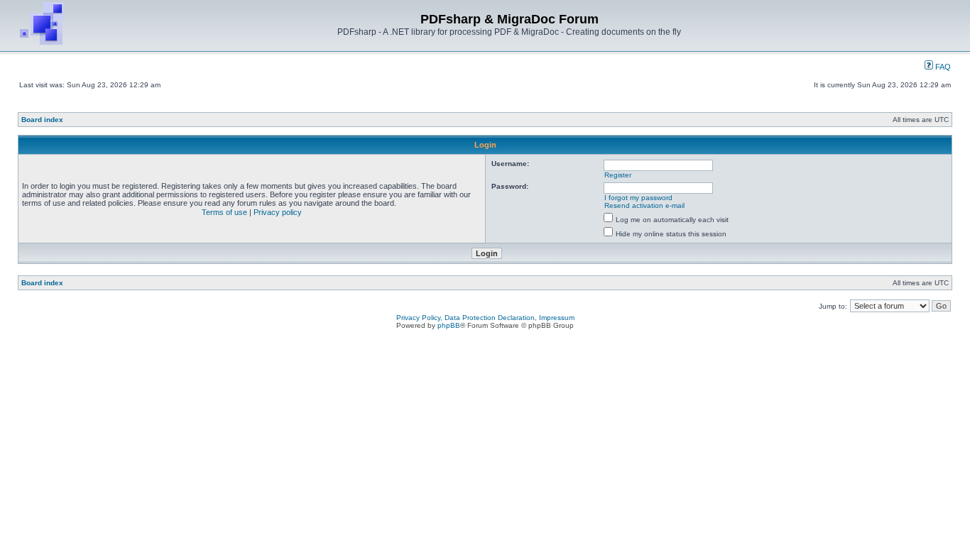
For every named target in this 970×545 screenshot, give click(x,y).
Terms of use (224, 212)
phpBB (448, 325)
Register (617, 175)
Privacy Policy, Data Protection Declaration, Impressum (485, 317)
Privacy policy (278, 212)
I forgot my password (638, 198)
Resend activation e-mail (644, 205)
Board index (42, 119)
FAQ (942, 66)
